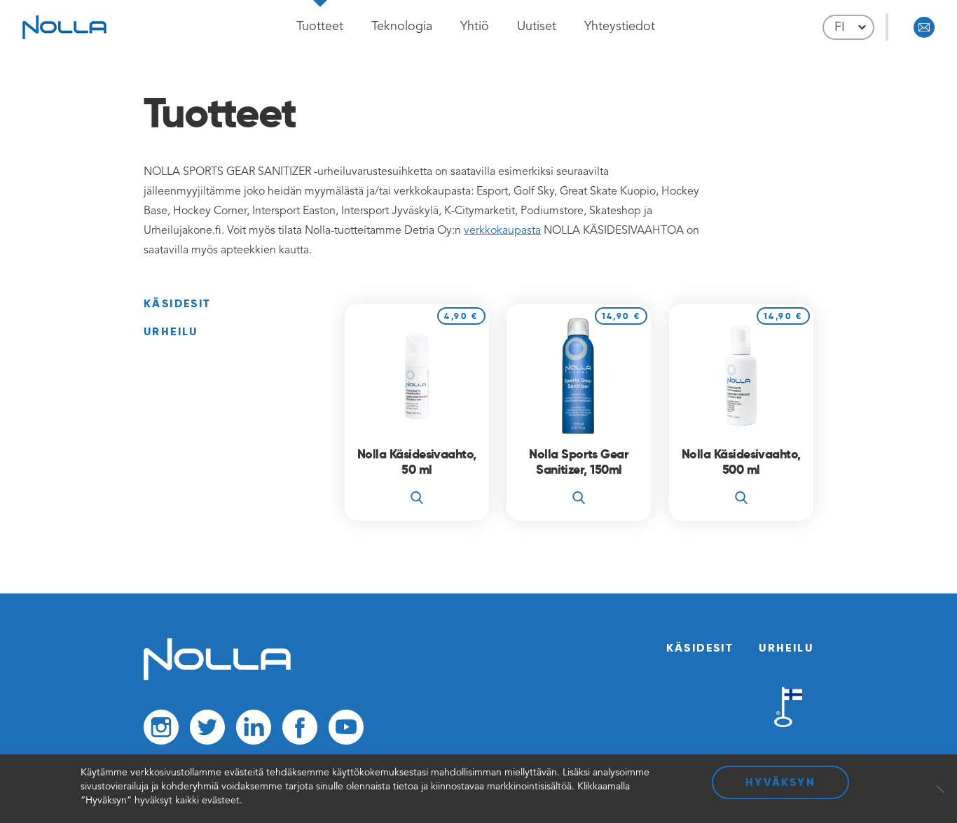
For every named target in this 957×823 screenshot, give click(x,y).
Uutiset (536, 26)
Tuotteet (319, 26)
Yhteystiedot (619, 26)
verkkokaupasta (502, 231)
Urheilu (171, 331)
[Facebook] (299, 731)
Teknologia (401, 26)
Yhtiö (474, 26)
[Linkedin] (253, 731)
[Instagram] (161, 731)
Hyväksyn (780, 782)
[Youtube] (346, 731)
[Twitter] (207, 731)
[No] (939, 789)
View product (417, 484)
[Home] (217, 677)
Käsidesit (178, 303)
